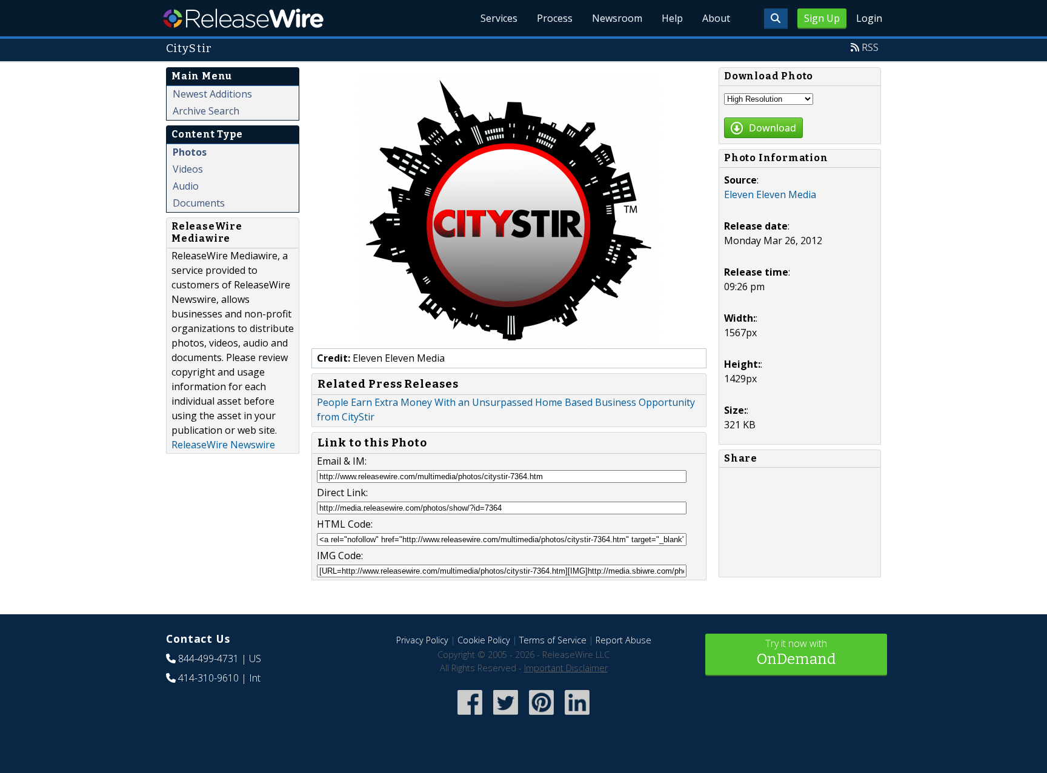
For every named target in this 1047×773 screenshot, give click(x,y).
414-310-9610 (208, 678)
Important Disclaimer (566, 668)
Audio (186, 186)
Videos (188, 169)
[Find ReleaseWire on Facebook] (470, 716)
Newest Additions (212, 94)
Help (672, 18)
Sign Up (822, 18)
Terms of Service (553, 640)
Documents (199, 203)
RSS (870, 47)
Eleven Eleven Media (770, 194)
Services (498, 18)
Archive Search (206, 111)
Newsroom (617, 18)
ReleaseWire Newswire (223, 444)
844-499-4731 (208, 658)
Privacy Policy (422, 640)
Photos (190, 152)
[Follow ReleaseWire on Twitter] (505, 716)
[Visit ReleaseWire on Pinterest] (541, 716)
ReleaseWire (243, 18)
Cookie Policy (483, 640)
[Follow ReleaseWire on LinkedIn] (577, 716)
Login (869, 18)
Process (555, 18)
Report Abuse (623, 640)
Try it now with (796, 652)
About (716, 18)
